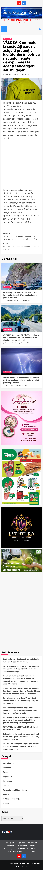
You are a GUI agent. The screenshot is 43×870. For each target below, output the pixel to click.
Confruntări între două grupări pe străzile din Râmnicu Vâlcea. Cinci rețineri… (21, 660)
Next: (21, 246)
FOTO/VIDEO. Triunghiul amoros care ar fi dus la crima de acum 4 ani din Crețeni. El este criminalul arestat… (21, 746)
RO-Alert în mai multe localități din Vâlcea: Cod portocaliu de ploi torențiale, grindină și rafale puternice (21, 380)
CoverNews (36, 863)
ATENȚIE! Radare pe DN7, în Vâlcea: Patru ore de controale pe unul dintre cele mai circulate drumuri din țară (21, 337)
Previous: (21, 236)
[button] (3, 29)
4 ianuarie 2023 (26, 74)
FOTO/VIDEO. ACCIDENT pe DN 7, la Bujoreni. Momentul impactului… (20, 728)
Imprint (6, 803)
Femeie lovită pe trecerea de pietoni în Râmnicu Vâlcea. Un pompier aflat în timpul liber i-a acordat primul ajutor (20, 710)
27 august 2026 (25, 343)
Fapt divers (7, 777)
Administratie (8, 763)
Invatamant (7, 781)
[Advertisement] (21, 165)
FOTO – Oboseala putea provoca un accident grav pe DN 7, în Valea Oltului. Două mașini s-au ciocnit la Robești (21, 669)
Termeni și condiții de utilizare (15, 790)
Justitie (6, 785)
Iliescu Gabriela (9, 385)
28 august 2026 (25, 300)
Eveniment (7, 39)
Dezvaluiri (7, 768)
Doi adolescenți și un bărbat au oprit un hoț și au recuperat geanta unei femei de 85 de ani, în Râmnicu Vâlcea (21, 736)
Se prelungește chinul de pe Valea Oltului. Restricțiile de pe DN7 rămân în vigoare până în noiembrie (21, 295)
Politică (6, 794)
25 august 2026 (22, 385)
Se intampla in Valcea (11, 74)
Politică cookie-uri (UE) (12, 799)
